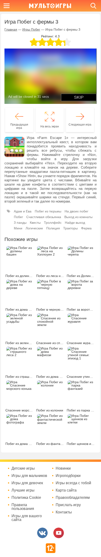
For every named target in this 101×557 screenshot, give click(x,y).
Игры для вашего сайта (27, 518)
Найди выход (75, 222)
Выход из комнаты (78, 217)
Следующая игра (80, 124)
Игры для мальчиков (29, 476)
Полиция (53, 228)
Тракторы (70, 228)
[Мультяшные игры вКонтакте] (42, 533)
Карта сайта (66, 490)
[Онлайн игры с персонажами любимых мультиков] (50, 5)
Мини (18, 228)
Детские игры (23, 468)
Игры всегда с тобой (73, 483)
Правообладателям (73, 498)
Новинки (63, 468)
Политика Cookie (26, 498)
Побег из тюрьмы (48, 211)
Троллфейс (53, 222)
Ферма (86, 228)
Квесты (35, 222)
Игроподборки (68, 476)
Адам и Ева (22, 211)
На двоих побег (76, 211)
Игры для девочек (27, 483)
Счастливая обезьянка (43, 217)
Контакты (64, 512)
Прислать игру (68, 505)
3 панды (20, 222)
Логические (34, 228)
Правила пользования (23, 507)
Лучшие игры (23, 490)
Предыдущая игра (19, 126)
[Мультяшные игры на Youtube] (58, 533)
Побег (18, 217)
